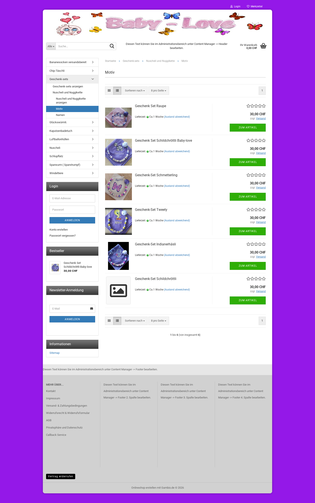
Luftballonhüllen (59, 139)
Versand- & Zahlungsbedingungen (66, 405)
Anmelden (72, 220)
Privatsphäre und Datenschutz (64, 427)
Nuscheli (55, 147)
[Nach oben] (303, 496)
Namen (60, 115)
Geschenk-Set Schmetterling (156, 175)
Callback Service (56, 434)
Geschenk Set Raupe (150, 106)
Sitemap (55, 352)
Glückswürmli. (58, 122)
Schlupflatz (56, 156)
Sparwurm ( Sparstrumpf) (65, 164)
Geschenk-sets (59, 79)
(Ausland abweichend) (177, 116)
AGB (48, 420)
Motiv (59, 108)
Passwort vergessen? (63, 235)
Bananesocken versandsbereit (68, 62)
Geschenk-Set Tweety (151, 210)
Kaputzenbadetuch (61, 130)
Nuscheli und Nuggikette (67, 92)
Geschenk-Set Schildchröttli (155, 279)
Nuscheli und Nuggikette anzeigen (71, 100)
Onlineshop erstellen (143, 487)
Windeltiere (56, 173)
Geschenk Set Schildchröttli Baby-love (163, 140)
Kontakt (51, 391)
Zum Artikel (248, 127)
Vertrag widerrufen (60, 476)
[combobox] (135, 91)
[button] (109, 91)
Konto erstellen (59, 229)
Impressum (53, 398)
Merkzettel (255, 6)
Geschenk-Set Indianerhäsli (155, 244)
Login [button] (236, 6)
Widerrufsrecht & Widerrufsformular (68, 413)
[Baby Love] (157, 24)
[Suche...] (112, 46)
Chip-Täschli (57, 70)
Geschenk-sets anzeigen (68, 86)
